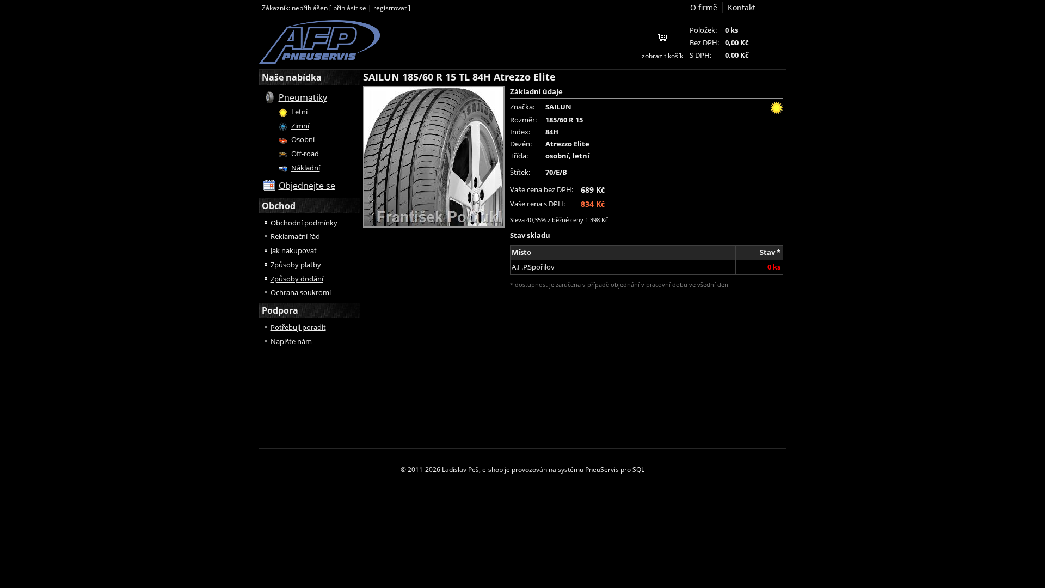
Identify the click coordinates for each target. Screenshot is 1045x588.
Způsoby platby (296, 265)
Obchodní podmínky (304, 223)
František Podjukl (319, 42)
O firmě (703, 7)
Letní (299, 112)
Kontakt (741, 7)
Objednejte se (307, 186)
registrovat (390, 8)
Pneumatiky (303, 97)
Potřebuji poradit (298, 327)
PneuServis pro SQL (614, 469)
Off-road (305, 153)
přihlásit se (349, 8)
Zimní (300, 126)
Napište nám (291, 341)
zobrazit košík (662, 55)
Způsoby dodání (297, 279)
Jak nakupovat (294, 250)
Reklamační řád (295, 236)
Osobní (303, 139)
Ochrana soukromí (301, 292)
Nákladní (305, 168)
